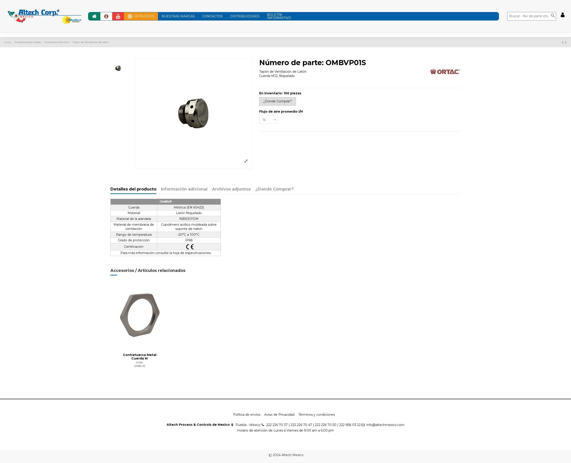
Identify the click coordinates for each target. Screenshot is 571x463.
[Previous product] (563, 42)
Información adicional (184, 189)
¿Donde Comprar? (274, 189)
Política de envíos (246, 415)
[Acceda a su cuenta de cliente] (562, 15)
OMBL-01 (139, 366)
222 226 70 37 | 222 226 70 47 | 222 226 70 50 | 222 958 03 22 (313, 425)
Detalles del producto (133, 189)
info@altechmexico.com (385, 425)
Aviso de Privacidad (279, 415)
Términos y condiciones (316, 415)
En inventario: (271, 93)
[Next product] (566, 42)
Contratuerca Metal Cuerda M (139, 357)
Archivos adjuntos (231, 189)
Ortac (139, 362)
